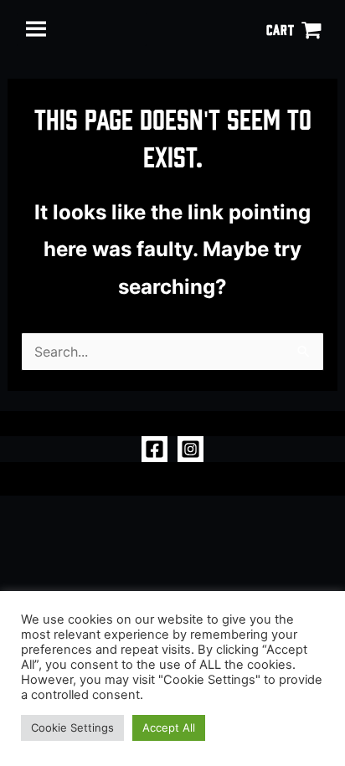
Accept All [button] (168, 727)
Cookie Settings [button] (72, 727)
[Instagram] (190, 449)
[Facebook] (154, 449)
